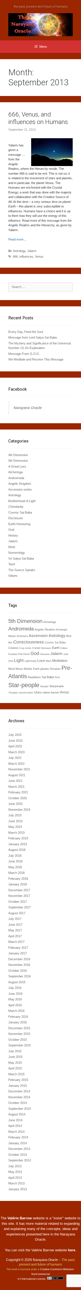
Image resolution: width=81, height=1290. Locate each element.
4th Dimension (18, 455)
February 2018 (18, 878)
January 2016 (17, 1022)
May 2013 (15, 1172)
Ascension (38, 635)
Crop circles (25, 648)
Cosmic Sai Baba (20, 512)
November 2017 (19, 896)
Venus (39, 256)
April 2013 (15, 1177)
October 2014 (17, 1103)
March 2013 (16, 1183)
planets (44, 668)
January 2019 (17, 844)
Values (12, 575)
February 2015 (18, 1080)
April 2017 (15, 936)
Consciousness (28, 641)
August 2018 (16, 849)
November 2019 (19, 809)
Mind (11, 547)
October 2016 (17, 970)
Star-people (23, 684)
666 (15, 256)
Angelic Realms (44, 629)
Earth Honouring (19, 524)
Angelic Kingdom (19, 483)
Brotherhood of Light (22, 501)
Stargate (44, 686)
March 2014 (16, 1131)
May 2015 (15, 1062)
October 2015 (17, 1039)
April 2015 (15, 1068)
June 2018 (15, 861)
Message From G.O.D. (24, 353)
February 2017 (18, 947)
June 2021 (15, 780)
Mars (48, 661)
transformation (26, 692)
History (13, 535)
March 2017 (16, 942)
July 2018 (14, 855)
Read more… (17, 239)
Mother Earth (31, 668)
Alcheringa (15, 472)
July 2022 (14, 757)
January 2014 (17, 1143)
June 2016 (15, 993)
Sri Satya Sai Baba (21, 558)
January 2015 (17, 1085)
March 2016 (16, 1011)
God (11, 529)
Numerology (16, 552)
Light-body (31, 661)
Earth (55, 647)
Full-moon (24, 654)
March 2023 (16, 752)
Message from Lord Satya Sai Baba (32, 337)
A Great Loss (17, 466)
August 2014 (16, 1114)
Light (19, 660)
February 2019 (18, 838)
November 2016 (19, 965)
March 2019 (16, 832)
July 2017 (14, 919)
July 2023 (14, 734)
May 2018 (15, 867)
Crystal (36, 648)
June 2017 (15, 924)
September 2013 (19, 1160)
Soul (57, 677)
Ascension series (20, 489)
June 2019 (15, 821)
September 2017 (19, 907)
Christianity (15, 506)
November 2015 (19, 1034)
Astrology (19, 251)
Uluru (37, 692)
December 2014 (19, 1091)
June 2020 (15, 803)
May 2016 (15, 999)
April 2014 (15, 1126)
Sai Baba (48, 677)
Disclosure (15, 518)
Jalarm (32, 251)
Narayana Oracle (28, 408)
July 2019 (14, 815)
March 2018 (16, 872)
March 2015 (16, 1074)
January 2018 (17, 884)
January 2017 (17, 953)
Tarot (11, 564)
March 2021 (16, 786)
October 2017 (17, 901)
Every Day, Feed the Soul (25, 332)
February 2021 (18, 792)
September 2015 (19, 1045)
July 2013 (14, 1166)
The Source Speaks (21, 570)
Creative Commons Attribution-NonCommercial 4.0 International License (46, 1274)
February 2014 (18, 1137)
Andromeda (16, 478)
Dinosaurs (46, 648)
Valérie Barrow (19, 1218)
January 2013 (17, 1189)
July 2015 (14, 1051)
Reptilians (34, 677)
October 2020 (17, 798)
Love (41, 660)
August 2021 (16, 775)
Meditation (60, 660)
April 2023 (15, 746)
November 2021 (19, 769)
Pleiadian (55, 668)
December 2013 (19, 1149)
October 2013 (17, 1154)
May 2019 (15, 826)
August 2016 (16, 982)
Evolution (12, 654)
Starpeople (56, 686)
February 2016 (18, 1016)
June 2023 (15, 740)
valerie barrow (50, 692)
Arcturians (22, 636)
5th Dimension (18, 460)
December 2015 (19, 1028)
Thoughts (13, 692)
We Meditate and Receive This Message (35, 359)
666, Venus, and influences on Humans (38, 118)
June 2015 (15, 1057)
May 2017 (15, 930)
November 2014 (19, 1097)
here (71, 1250)
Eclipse (64, 648)
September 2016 (19, 976)
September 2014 (19, 1108)
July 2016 (14, 988)
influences (26, 256)
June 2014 (15, 1120)
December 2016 (19, 959)
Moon (19, 668)
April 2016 (15, 1005)
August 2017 (16, 913)
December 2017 (19, 890)
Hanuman (45, 654)
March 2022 (16, 763)
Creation (13, 647)
